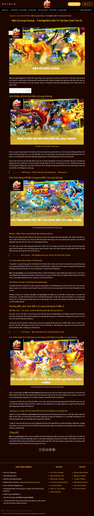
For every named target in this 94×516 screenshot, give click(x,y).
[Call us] (7, 4)
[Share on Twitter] (43, 449)
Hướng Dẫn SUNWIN (85, 10)
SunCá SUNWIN (32, 10)
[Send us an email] (5, 4)
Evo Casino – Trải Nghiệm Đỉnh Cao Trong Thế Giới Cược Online (45, 255)
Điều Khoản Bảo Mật (57, 476)
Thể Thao (24, 510)
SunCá (30, 510)
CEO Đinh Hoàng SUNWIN (59, 482)
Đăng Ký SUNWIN (80, 476)
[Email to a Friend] (47, 449)
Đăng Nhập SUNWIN (81, 482)
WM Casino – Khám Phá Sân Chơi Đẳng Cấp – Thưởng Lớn (44, 172)
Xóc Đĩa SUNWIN (62, 10)
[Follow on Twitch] (15, 4)
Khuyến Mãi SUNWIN (81, 472)
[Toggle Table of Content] (27, 90)
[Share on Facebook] (40, 449)
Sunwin (79, 82)
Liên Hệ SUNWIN (56, 485)
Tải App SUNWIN (79, 479)
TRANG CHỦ (5, 10)
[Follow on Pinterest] (9, 4)
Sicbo (18, 510)
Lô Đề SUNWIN (14, 10)
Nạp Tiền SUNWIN (80, 485)
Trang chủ (12, 16)
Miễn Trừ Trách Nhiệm (57, 488)
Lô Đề (7, 510)
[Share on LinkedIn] (53, 449)
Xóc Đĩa (13, 510)
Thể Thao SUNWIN (43, 10)
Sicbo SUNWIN (23, 10)
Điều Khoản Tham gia (57, 479)
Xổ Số (3, 510)
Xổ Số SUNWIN (53, 10)
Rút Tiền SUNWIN (80, 488)
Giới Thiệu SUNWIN (57, 472)
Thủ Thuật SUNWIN (73, 10)
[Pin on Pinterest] (50, 449)
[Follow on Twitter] (2, 4)
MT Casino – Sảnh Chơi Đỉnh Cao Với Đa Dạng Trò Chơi (42, 332)
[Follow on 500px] (12, 4)
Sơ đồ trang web (55, 492)
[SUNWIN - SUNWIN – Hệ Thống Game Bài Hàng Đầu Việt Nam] (47, 4)
